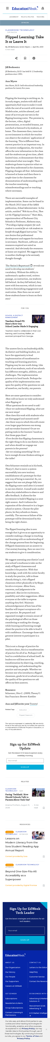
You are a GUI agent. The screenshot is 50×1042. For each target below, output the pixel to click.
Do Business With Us (39, 994)
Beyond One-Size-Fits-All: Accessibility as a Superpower (21, 875)
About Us (9, 962)
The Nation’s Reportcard (18, 265)
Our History (10, 972)
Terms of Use (32, 1036)
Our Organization (12, 967)
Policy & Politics (27, 17)
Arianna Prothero (12, 805)
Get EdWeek (11, 994)
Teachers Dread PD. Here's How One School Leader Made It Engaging (21, 324)
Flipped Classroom (25, 715)
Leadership (13, 17)
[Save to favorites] (25, 58)
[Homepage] (25, 8)
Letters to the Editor (38, 967)
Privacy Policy (28, 1029)
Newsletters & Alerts (14, 1003)
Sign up (25, 940)
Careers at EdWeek (13, 986)
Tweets (33, 703)
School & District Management (14, 316)
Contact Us (35, 962)
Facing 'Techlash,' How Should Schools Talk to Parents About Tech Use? (17, 797)
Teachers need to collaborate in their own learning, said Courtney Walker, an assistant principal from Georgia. (23, 333)
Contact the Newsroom (39, 981)
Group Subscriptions (14, 1008)
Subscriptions (11, 999)
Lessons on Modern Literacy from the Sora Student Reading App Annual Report (22, 844)
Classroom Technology (19, 30)
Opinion (12, 32)
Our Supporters (12, 981)
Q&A (21, 791)
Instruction (23, 710)
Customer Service (37, 977)
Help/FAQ (33, 972)
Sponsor (23, 834)
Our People (10, 977)
